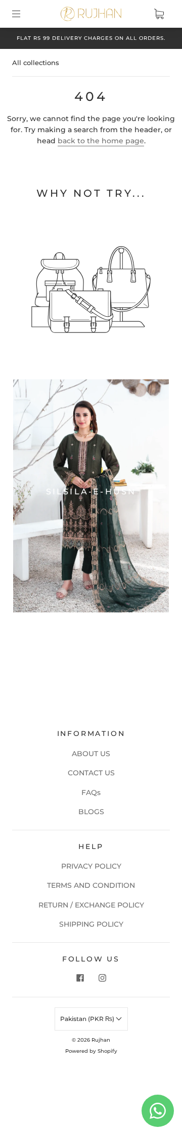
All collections (35, 63)
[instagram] (102, 978)
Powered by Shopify (91, 1051)
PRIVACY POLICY (91, 866)
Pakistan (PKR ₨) (88, 1019)
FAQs (91, 792)
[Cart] (159, 14)
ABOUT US (91, 753)
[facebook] (80, 978)
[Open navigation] (23, 13)
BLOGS (91, 811)
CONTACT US (91, 772)
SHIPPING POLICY (91, 924)
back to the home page (101, 140)
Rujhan (101, 1040)
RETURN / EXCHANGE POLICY (91, 905)
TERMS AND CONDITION (91, 885)
